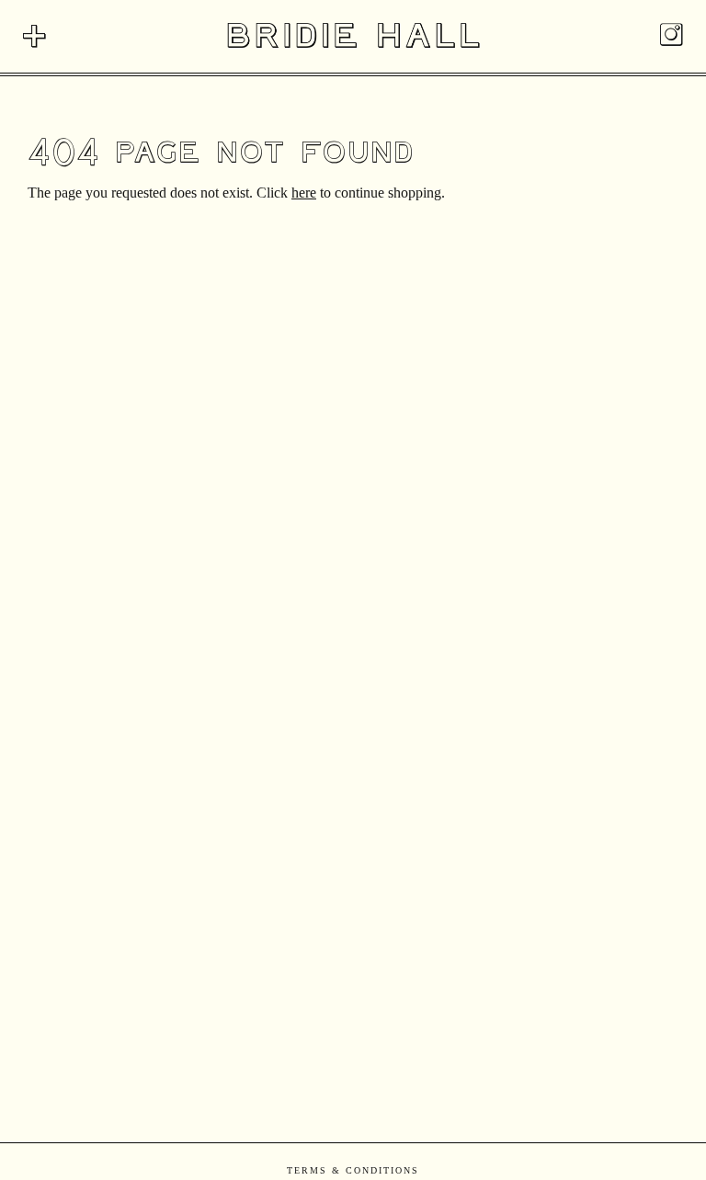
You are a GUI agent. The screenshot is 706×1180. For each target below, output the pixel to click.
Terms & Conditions (353, 1170)
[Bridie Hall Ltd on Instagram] (671, 38)
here (303, 192)
